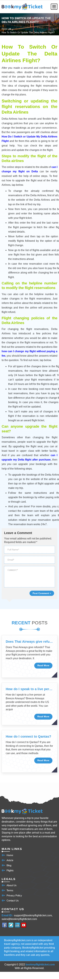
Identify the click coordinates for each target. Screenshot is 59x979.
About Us (12, 885)
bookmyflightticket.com (40, 964)
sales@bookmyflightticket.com (19, 919)
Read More (43, 665)
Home (4, 29)
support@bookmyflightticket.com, (33, 915)
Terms (10, 890)
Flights (10, 870)
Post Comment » (42, 593)
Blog (9, 865)
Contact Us (13, 900)
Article (10, 860)
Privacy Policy (14, 895)
